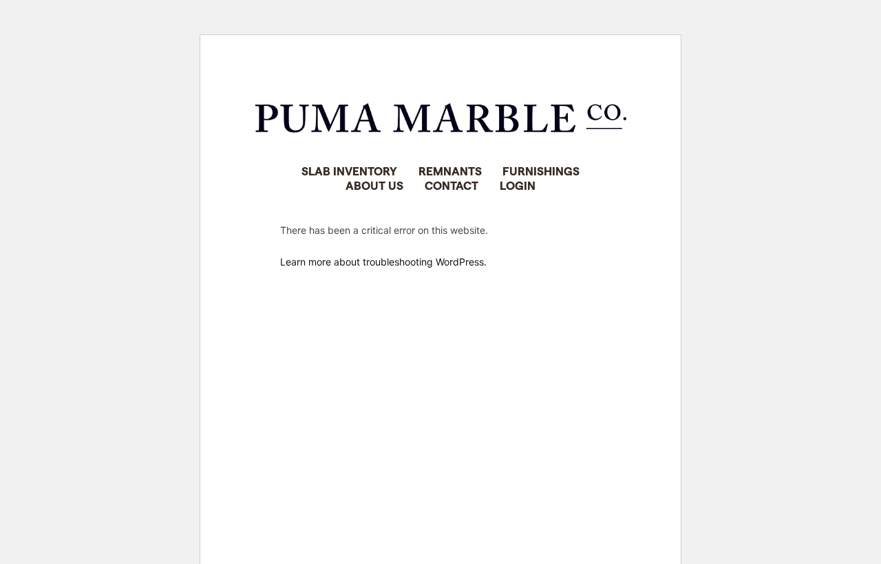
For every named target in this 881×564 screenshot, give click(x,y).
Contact (451, 185)
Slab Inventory (349, 170)
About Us (374, 185)
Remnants (450, 170)
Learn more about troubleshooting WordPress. (383, 262)
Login (517, 185)
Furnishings (541, 170)
